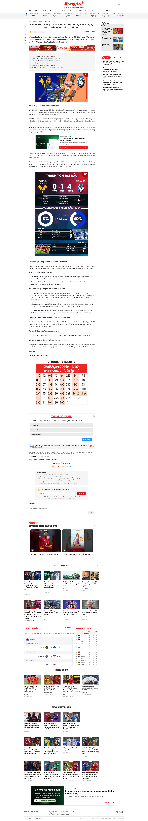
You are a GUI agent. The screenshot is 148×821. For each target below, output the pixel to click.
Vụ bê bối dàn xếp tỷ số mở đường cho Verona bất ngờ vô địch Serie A (58, 483)
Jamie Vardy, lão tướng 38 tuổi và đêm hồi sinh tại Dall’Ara (55, 475)
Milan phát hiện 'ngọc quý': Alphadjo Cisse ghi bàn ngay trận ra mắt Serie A (32, 726)
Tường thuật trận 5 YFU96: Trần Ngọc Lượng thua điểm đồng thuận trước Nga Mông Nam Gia (71, 689)
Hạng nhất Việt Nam (45, 633)
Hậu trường (85, 588)
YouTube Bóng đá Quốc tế (43, 526)
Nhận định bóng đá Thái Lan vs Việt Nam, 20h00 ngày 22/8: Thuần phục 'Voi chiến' (113, 63)
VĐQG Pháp (85, 692)
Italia (76, 10)
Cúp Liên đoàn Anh (29, 620)
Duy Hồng (33, 456)
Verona (48, 459)
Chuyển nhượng (44, 10)
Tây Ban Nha (65, 10)
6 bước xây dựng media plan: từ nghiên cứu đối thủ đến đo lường (89, 792)
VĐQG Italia (47, 21)
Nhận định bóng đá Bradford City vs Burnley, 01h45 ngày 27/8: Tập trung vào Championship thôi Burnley (32, 614)
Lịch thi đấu (31, 628)
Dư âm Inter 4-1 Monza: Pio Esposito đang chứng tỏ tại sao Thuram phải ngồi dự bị (32, 775)
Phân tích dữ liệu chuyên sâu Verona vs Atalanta (46, 60)
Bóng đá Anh (116, 11)
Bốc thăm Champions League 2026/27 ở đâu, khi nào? (51, 612)
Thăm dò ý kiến (61, 416)
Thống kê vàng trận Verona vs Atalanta (43, 65)
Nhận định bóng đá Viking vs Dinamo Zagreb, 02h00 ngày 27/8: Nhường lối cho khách (31, 585)
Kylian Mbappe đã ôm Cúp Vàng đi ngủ (107, 37)
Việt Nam (36, 10)
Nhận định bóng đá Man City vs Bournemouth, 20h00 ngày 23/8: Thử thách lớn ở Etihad (112, 82)
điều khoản (59, 498)
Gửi (91, 513)
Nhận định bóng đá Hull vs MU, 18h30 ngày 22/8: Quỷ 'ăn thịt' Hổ (52, 688)
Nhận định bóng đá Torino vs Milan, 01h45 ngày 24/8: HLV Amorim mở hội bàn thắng (32, 750)
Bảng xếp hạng (84, 628)
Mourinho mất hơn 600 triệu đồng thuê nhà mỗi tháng (90, 612)
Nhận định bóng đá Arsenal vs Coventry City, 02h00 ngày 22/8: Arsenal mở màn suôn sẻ (112, 69)
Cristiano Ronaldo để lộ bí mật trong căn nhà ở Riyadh (89, 584)
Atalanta (54, 459)
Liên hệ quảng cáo (38, 818)
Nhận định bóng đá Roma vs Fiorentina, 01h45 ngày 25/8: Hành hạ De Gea (51, 726)
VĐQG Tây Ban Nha (67, 617)
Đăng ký (81, 493)
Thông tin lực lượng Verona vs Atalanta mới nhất (46, 58)
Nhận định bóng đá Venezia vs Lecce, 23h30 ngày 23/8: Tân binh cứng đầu (90, 750)
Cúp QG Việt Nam (34, 633)
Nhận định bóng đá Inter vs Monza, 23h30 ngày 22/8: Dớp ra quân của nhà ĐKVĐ (90, 775)
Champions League (55, 10)
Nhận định (88, 10)
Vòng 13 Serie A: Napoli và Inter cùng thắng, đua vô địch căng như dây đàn (60, 479)
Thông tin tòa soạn (28, 818)
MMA (64, 694)
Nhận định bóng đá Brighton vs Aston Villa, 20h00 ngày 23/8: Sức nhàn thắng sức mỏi (113, 89)
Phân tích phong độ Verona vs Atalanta (43, 56)
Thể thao (81, 10)
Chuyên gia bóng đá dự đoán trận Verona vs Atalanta (47, 63)
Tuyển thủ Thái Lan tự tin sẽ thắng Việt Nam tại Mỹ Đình (71, 584)
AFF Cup (30, 10)
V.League (26, 633)
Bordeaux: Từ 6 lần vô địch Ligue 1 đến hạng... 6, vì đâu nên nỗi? (90, 688)
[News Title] (25, 40)
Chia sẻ (42, 32)
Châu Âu (35, 21)
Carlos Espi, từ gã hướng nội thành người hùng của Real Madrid (71, 612)
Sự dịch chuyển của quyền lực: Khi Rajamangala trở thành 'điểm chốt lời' (32, 689)
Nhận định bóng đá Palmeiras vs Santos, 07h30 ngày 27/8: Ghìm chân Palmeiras (51, 584)
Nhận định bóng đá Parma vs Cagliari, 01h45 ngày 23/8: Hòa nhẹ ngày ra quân (71, 775)
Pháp (71, 10)
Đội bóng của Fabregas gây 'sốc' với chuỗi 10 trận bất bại (55, 481)
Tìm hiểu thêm (64, 147)
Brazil (45, 590)
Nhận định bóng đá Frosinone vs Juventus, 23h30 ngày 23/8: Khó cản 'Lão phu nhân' (51, 750)
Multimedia (95, 10)
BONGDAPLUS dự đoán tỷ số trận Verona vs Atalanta (47, 67)
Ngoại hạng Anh (55, 633)
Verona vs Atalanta (38, 459)
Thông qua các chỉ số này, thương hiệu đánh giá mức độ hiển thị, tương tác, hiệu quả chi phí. (73, 143)
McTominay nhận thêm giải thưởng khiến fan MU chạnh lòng (56, 477)
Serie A (67, 633)
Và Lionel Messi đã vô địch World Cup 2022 (106, 46)
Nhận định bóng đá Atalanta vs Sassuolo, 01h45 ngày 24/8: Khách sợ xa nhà (52, 775)
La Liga (62, 633)
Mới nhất (108, 11)
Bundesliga (73, 633)
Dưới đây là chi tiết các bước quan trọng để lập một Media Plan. (85, 796)
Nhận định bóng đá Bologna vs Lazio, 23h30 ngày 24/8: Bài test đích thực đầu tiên (71, 726)
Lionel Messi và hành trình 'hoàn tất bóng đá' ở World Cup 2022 (107, 30)
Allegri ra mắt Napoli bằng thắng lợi (70, 749)
